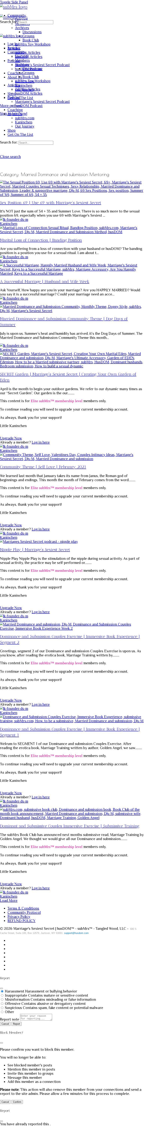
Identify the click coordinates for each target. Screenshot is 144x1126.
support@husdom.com (76, 933)
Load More (8, 900)
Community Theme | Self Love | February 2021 (43, 466)
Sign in (5, 113)
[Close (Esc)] (1, 988)
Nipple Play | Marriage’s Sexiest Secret (35, 549)
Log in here (41, 442)
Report (16, 1023)
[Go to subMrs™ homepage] (13, 7)
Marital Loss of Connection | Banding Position (41, 240)
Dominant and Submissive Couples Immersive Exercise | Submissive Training (69, 825)
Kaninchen (8, 223)
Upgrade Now (11, 438)
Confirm (17, 1102)
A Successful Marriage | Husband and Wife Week (44, 281)
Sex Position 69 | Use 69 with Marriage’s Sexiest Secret (50, 202)
